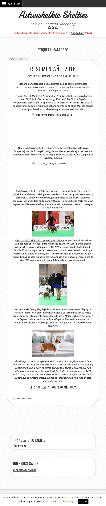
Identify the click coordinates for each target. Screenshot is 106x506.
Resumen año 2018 (53, 69)
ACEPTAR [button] (83, 501)
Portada (13, 59)
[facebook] (49, 27)
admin (46, 76)
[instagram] (53, 27)
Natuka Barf (77, 32)
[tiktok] (56, 27)
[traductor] (19, 445)
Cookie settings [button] (66, 501)
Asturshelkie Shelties (53, 14)
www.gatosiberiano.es (24, 469)
